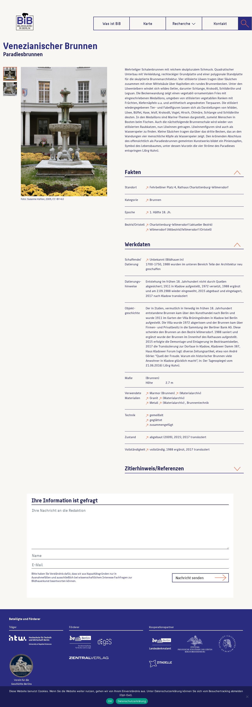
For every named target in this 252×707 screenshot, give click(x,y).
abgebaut (156, 436)
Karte (147, 23)
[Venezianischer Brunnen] (64, 131)
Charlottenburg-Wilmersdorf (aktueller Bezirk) (181, 224)
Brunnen (155, 199)
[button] (193, 24)
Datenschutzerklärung (132, 701)
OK (110, 701)
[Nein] (247, 697)
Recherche (181, 23)
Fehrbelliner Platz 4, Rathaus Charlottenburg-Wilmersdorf (189, 187)
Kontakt (220, 23)
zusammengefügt (161, 424)
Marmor (155, 392)
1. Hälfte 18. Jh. (160, 212)
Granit (154, 397)
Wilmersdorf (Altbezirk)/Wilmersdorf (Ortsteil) (181, 229)
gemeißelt (156, 414)
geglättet (156, 419)
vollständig (157, 449)
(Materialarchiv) (190, 392)
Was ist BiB (112, 23)
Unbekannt (157, 259)
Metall (154, 402)
